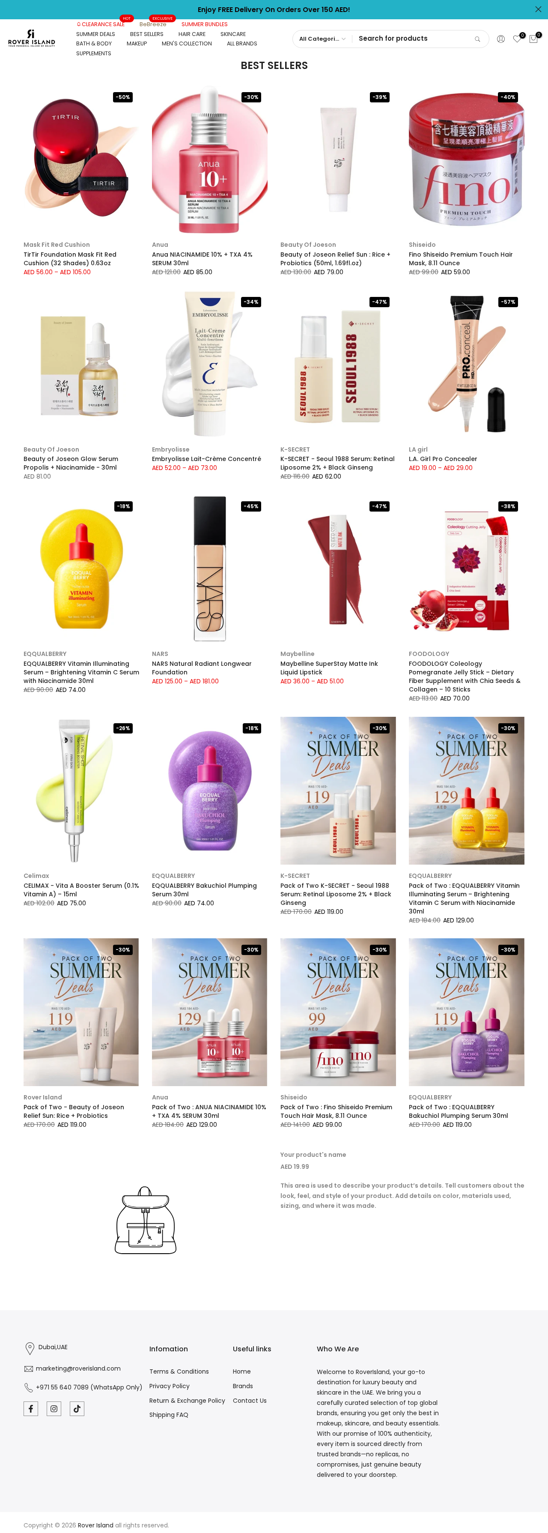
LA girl (418, 449)
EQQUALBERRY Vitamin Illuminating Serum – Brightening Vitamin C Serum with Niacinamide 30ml (81, 672)
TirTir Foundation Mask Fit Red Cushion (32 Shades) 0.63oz (70, 258)
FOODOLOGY (429, 654)
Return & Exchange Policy (187, 1400)
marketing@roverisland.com (78, 1368)
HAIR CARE (192, 34)
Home (242, 1371)
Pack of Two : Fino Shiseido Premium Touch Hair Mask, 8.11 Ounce (336, 1111)
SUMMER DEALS (95, 34)
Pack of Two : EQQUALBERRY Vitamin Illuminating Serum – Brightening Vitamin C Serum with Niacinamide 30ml (464, 898)
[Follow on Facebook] (31, 1408)
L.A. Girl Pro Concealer (443, 459)
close (9, 9)
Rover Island (43, 1097)
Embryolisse (171, 449)
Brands (243, 1386)
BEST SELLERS (147, 34)
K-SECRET (295, 449)
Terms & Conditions (179, 1371)
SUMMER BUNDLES (205, 24)
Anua (160, 244)
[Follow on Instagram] (54, 1408)
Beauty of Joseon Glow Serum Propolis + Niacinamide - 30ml (71, 463)
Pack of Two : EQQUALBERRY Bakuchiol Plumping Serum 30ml (458, 1111)
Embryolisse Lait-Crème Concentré (206, 459)
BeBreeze (156, 24)
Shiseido (422, 244)
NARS (160, 654)
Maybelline (297, 654)
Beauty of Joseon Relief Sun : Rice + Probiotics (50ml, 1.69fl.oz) (335, 258)
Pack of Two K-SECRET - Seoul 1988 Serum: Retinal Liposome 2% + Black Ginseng (335, 894)
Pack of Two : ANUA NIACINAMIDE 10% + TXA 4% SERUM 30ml (209, 1111)
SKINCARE (233, 34)
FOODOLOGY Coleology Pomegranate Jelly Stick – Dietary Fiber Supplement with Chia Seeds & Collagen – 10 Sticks (465, 676)
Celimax (36, 875)
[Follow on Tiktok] (77, 1408)
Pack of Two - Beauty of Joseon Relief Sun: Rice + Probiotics (74, 1111)
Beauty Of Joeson (308, 244)
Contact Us (250, 1400)
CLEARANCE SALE (106, 24)
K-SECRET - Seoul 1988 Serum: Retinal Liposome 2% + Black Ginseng (337, 463)
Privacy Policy (169, 1386)
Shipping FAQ (168, 1414)
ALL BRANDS (242, 43)
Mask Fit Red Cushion (57, 244)
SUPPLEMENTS (93, 53)
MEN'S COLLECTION (187, 43)
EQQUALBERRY (45, 654)
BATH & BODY (94, 43)
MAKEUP (137, 43)
